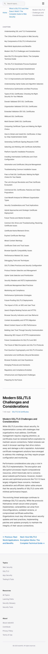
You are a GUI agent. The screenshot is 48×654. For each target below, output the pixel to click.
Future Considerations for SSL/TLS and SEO (20, 340)
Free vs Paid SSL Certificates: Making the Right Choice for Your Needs (21, 175)
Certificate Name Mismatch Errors (16, 231)
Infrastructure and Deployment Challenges (19, 375)
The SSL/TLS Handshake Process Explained (20, 64)
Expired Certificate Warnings (14, 235)
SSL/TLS (6, 571)
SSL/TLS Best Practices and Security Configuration (23, 265)
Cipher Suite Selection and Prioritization (18, 275)
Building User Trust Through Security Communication (23, 330)
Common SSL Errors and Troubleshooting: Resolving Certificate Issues (23, 224)
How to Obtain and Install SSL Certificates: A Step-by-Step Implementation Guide (23, 135)
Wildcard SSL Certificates (13, 116)
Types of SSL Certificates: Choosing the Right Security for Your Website (21, 95)
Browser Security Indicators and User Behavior (21, 315)
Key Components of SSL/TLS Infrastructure (20, 41)
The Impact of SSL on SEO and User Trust (19, 305)
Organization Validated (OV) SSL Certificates (20, 106)
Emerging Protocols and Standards (17, 365)
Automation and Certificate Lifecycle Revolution (21, 355)
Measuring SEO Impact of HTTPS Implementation (22, 335)
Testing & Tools (8, 579)
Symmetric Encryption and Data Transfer (19, 74)
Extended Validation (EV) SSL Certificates (19, 111)
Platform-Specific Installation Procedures (19, 152)
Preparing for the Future (13, 380)
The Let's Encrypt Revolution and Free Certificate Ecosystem (22, 183)
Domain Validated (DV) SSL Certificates (18, 101)
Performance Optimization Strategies (17, 295)
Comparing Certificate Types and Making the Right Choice (23, 127)
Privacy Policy (8, 631)
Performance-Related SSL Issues (16, 255)
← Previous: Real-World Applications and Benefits (11, 540)
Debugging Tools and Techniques (16, 260)
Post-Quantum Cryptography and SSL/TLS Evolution (23, 350)
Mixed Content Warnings (13, 241)
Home (5, 13)
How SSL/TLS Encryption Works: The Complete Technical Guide (21, 57)
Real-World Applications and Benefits (17, 46)
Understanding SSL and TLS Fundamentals (20, 31)
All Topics (6, 595)
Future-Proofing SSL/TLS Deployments (18, 300)
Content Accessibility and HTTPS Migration (20, 320)
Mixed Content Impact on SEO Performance (20, 325)
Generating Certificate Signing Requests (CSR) (21, 142)
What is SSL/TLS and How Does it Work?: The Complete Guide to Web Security (18, 12)
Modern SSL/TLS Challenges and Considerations (22, 51)
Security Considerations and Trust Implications (21, 205)
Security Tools (8, 607)
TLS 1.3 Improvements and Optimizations (19, 79)
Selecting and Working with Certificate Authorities (22, 147)
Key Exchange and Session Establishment (19, 69)
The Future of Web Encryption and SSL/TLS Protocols (24, 345)
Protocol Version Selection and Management (20, 270)
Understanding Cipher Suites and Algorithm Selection (23, 84)
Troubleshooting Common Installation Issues (20, 169)
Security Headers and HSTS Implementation (20, 280)
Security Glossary (9, 603)
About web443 (8, 623)
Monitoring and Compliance (14, 290)
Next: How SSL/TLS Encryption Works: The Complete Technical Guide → (32, 540)
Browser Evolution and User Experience (18, 360)
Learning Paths (8, 599)
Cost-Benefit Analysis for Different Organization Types (21, 199)
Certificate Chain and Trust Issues (16, 245)
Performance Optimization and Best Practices (21, 89)
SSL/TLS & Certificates (20, 412)
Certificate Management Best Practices (18, 285)
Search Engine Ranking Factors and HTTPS (20, 310)
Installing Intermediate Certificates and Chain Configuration (20, 158)
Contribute (6, 627)
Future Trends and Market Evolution (17, 218)
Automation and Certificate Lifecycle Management (22, 164)
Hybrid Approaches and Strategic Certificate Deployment (20, 211)
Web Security (7, 567)
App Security (7, 575)
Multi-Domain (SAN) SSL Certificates (17, 121)
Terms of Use (7, 635)
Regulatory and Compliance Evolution (18, 370)
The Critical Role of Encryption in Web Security (21, 36)
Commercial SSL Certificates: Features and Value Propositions (22, 191)
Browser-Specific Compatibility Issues (18, 250)
